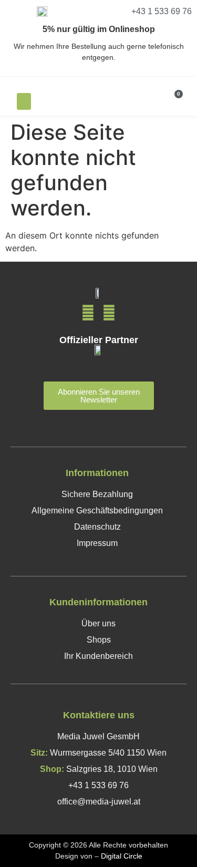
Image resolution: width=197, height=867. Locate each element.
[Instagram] (109, 312)
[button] (24, 101)
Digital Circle (121, 856)
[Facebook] (88, 312)
